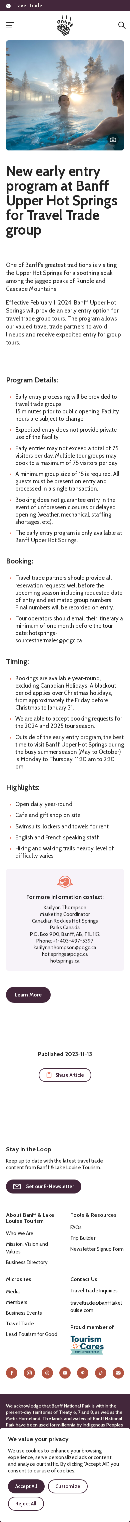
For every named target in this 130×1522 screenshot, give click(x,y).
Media (13, 1292)
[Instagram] (29, 1373)
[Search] (122, 25)
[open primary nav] (10, 25)
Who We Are (20, 1233)
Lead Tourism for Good (31, 1334)
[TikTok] (100, 1373)
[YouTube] (65, 1373)
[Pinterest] (82, 1373)
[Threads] (47, 1373)
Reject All (26, 1504)
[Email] (118, 1373)
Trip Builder (82, 1238)
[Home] (65, 25)
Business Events (24, 1313)
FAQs (76, 1227)
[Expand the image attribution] (113, 139)
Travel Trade (27, 6)
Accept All (26, 1486)
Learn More (28, 994)
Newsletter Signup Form (97, 1249)
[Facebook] (11, 1373)
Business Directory (27, 1262)
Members (16, 1302)
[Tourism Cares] (87, 1345)
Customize (67, 1486)
